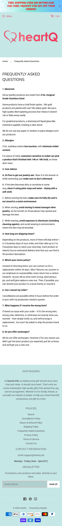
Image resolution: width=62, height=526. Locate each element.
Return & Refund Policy (31, 422)
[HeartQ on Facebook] (25, 499)
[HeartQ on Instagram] (35, 499)
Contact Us (31, 443)
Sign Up (53, 484)
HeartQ (23, 508)
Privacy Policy (31, 435)
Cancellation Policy (31, 418)
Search (31, 414)
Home (5, 61)
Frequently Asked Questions (31, 431)
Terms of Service (31, 439)
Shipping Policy (31, 426)
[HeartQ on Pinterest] (30, 499)
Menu (9, 16)
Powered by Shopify (38, 508)
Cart (57, 16)
